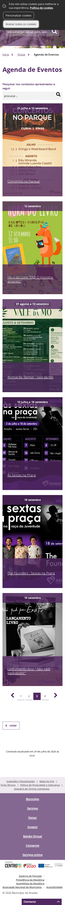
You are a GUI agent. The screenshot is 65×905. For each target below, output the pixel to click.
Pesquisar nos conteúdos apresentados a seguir (28, 86)
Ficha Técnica (8, 785)
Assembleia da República (30, 883)
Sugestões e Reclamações (20, 781)
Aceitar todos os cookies (21, 24)
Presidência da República (30, 879)
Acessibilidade (54, 887)
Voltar (13, 725)
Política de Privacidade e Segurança (40, 785)
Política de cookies (41, 8)
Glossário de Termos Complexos (32, 788)
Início (5, 54)
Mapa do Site (47, 781)
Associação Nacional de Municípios (22, 887)
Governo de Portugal (30, 876)
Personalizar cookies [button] (19, 15)
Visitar (22, 54)
